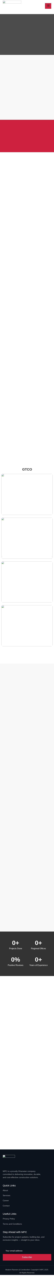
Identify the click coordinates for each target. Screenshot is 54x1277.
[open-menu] (48, 6)
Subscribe (27, 1257)
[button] (1, 557)
